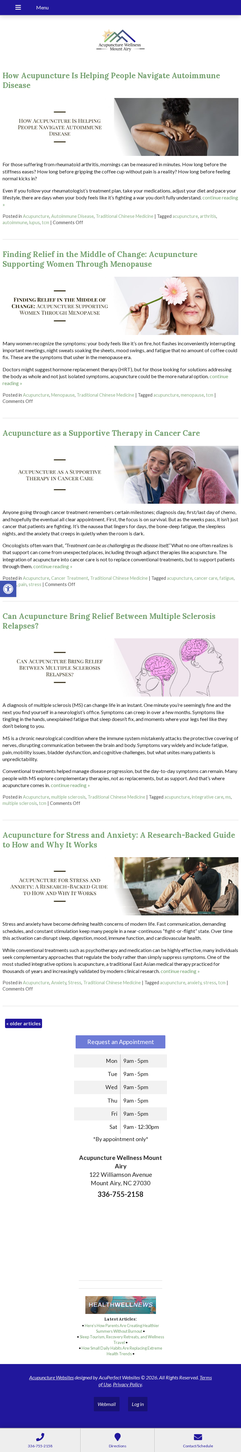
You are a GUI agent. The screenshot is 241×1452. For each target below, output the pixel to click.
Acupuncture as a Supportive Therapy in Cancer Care (101, 433)
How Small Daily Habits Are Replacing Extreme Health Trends (122, 1351)
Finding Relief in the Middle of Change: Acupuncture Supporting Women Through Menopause (100, 259)
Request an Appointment (120, 1041)
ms (228, 797)
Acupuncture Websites (51, 1377)
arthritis (208, 216)
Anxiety (58, 982)
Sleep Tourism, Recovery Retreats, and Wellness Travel (122, 1339)
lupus (34, 222)
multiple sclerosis (68, 797)
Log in (138, 1404)
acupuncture (185, 216)
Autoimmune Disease (72, 216)
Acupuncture (36, 216)
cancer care (205, 578)
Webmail (107, 1404)
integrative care (207, 797)
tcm (45, 222)
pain (23, 584)
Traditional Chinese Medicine (124, 216)
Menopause (63, 395)
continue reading (52, 566)
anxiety (194, 982)
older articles (23, 1023)
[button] (8, 589)
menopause (192, 395)
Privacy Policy (127, 1384)
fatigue (226, 578)
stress (35, 584)
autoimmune (15, 222)
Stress (74, 982)
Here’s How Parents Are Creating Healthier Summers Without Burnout (122, 1328)
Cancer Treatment (69, 578)
